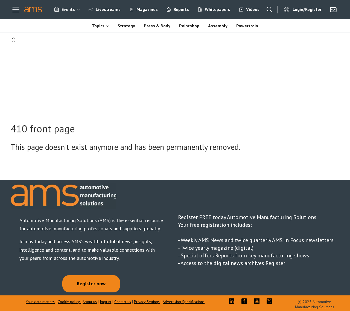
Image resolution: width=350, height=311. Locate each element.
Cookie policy (69, 301)
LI (233, 301)
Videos (252, 9)
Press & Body (157, 25)
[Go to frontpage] (33, 9)
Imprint (105, 301)
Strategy (126, 25)
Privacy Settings (147, 301)
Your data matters (40, 301)
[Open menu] (16, 10)
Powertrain (247, 25)
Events (68, 9)
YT (258, 301)
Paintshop (189, 25)
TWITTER (271, 301)
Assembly (218, 25)
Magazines (147, 9)
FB (245, 301)
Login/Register (307, 9)
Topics (98, 25)
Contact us (122, 301)
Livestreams (108, 9)
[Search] (269, 9)
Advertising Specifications (184, 301)
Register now (91, 283)
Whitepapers (217, 9)
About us (90, 301)
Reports (181, 9)
